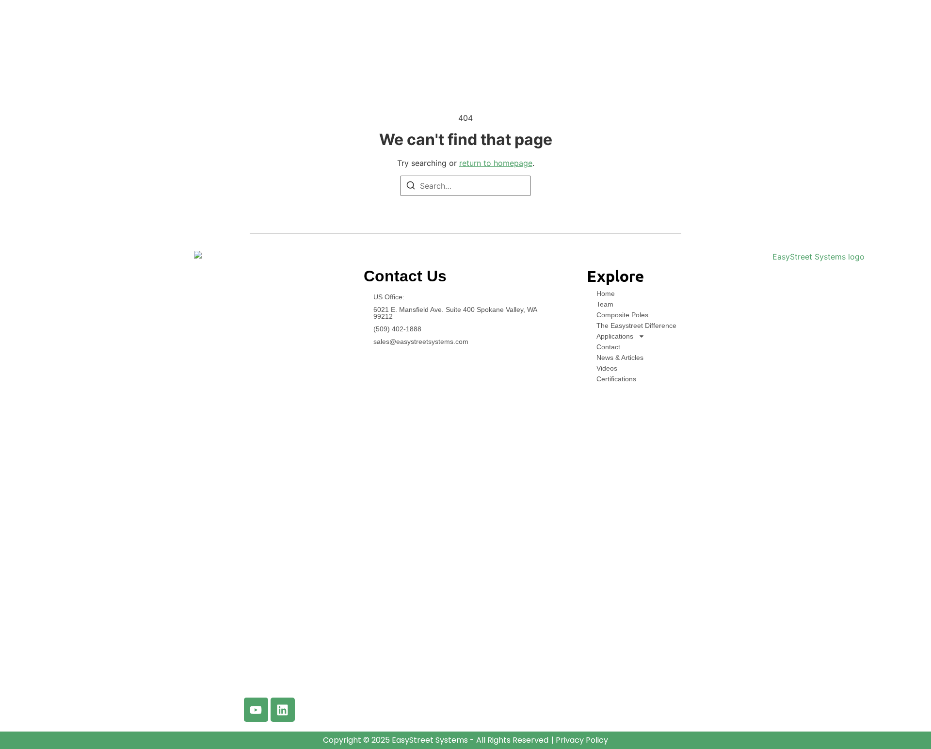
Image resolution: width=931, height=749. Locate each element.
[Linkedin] (283, 710)
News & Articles (619, 357)
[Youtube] (256, 710)
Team (604, 304)
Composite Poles (622, 315)
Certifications (616, 379)
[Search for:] (465, 186)
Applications (614, 336)
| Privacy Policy (579, 740)
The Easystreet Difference (636, 325)
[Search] (410, 187)
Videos (606, 368)
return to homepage (495, 163)
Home (605, 293)
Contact (608, 347)
